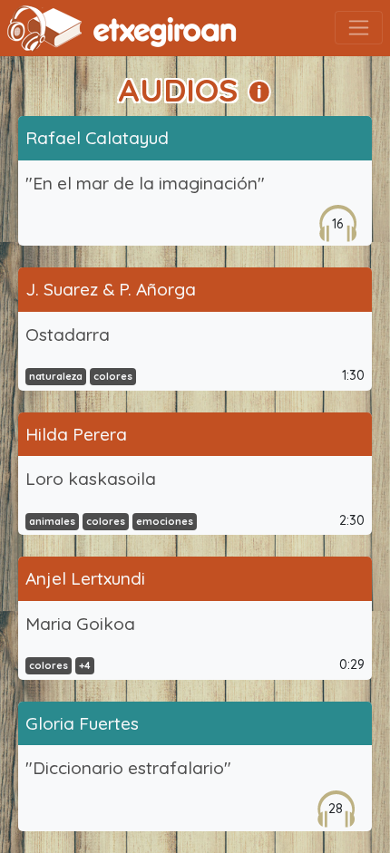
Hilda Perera (76, 434)
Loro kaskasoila (90, 479)
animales (52, 521)
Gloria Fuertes (82, 723)
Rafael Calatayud (97, 138)
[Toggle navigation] (359, 27)
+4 (85, 665)
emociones (164, 521)
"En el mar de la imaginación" (145, 183)
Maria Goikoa (80, 624)
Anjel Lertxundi (85, 578)
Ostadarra (67, 334)
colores (112, 376)
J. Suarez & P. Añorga (110, 289)
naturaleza (56, 376)
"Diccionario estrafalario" (128, 768)
